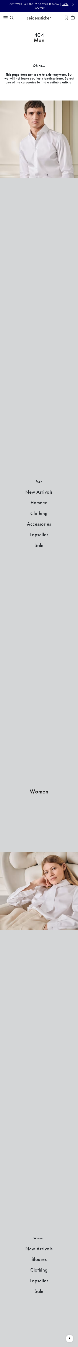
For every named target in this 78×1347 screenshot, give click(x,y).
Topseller (39, 534)
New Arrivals (39, 492)
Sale (39, 545)
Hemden (39, 503)
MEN (65, 4)
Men (39, 40)
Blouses (39, 1259)
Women (39, 791)
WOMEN (40, 7)
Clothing (39, 513)
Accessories (39, 524)
